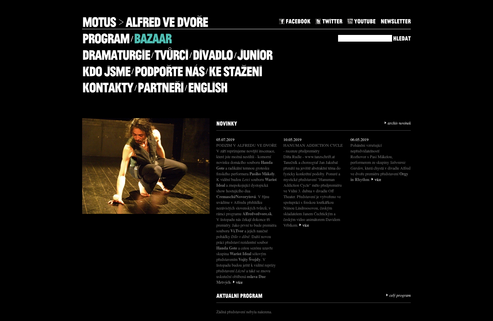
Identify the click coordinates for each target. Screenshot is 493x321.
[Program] (105, 36)
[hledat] (402, 37)
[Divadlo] (213, 52)
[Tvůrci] (171, 52)
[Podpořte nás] (169, 68)
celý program (400, 295)
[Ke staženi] (235, 68)
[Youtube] (361, 20)
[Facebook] (295, 20)
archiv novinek (399, 123)
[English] (207, 85)
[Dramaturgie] (116, 52)
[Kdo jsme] (106, 68)
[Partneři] (160, 85)
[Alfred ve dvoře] (166, 19)
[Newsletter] (396, 20)
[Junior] (254, 52)
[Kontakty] (107, 85)
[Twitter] (329, 20)
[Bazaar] (152, 36)
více (239, 282)
